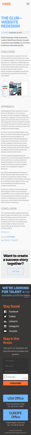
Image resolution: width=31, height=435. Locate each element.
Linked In (13, 321)
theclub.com (5, 232)
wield (5, 33)
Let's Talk (15, 271)
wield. (6, 4)
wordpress (15, 240)
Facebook (13, 311)
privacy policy (18, 430)
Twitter (12, 316)
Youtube (13, 331)
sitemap (11, 430)
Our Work (10, 237)
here (26, 295)
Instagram (14, 326)
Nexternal (7, 240)
